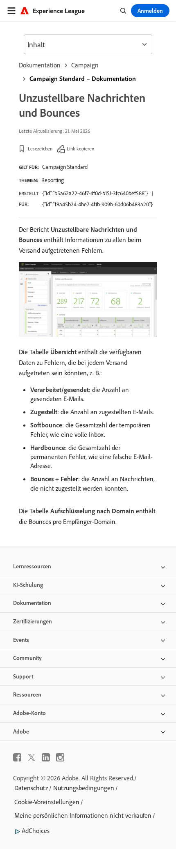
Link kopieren (80, 148)
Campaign (85, 65)
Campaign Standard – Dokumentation (82, 78)
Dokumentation (40, 65)
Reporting (52, 180)
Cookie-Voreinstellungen (46, 802)
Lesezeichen (40, 148)
